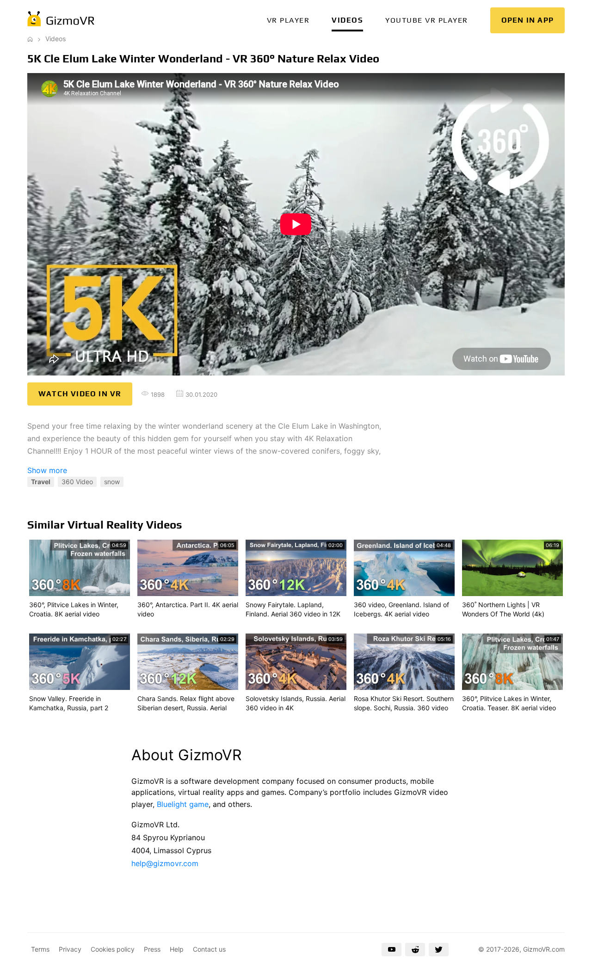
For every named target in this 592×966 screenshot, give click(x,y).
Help (177, 949)
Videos (347, 20)
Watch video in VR (79, 393)
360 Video (77, 482)
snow (112, 482)
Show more (47, 470)
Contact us (209, 949)
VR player (288, 20)
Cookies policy (113, 949)
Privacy (70, 949)
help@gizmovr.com (164, 863)
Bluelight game (183, 804)
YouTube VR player (426, 20)
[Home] (30, 38)
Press (152, 949)
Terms (40, 949)
